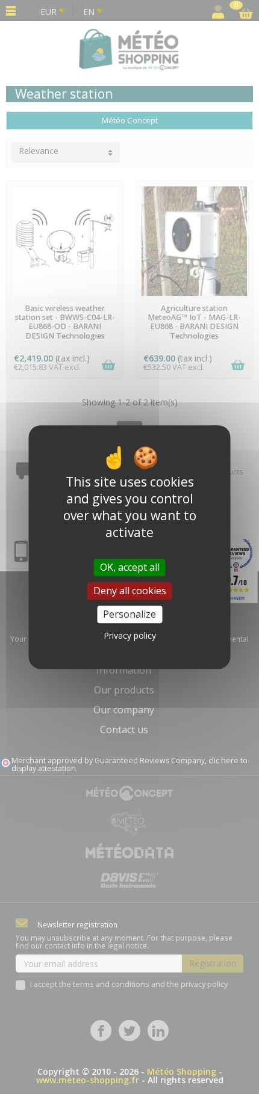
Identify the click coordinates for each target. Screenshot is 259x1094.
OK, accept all (130, 567)
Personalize (129, 614)
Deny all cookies (129, 590)
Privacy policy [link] (130, 635)
